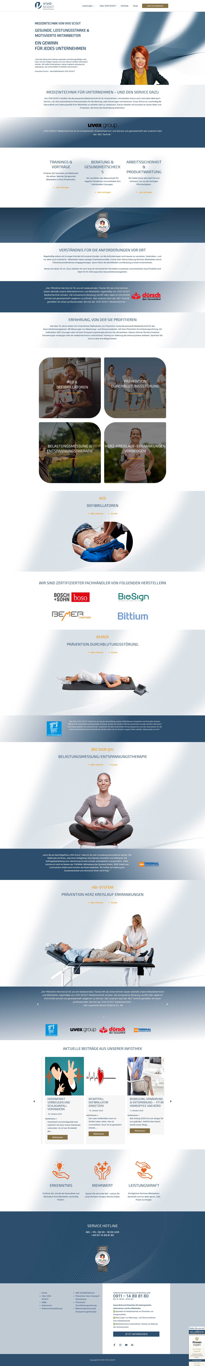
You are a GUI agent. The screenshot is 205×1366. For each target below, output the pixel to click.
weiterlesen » (48, 1112)
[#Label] (114, 1345)
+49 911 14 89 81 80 (102, 1235)
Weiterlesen (54, 1127)
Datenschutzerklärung (52, 1308)
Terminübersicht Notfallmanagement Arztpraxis (142, 1102)
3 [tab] (103, 1017)
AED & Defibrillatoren (85, 1293)
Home (44, 1293)
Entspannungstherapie (94, 332)
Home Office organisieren (53, 1100)
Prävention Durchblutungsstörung (142, 329)
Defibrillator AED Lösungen (58, 332)
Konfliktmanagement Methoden (101, 1100)
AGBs (44, 1302)
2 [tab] (101, 1017)
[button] (155, 6)
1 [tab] (99, 1017)
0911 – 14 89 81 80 (131, 1296)
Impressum (47, 1305)
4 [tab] (106, 1017)
